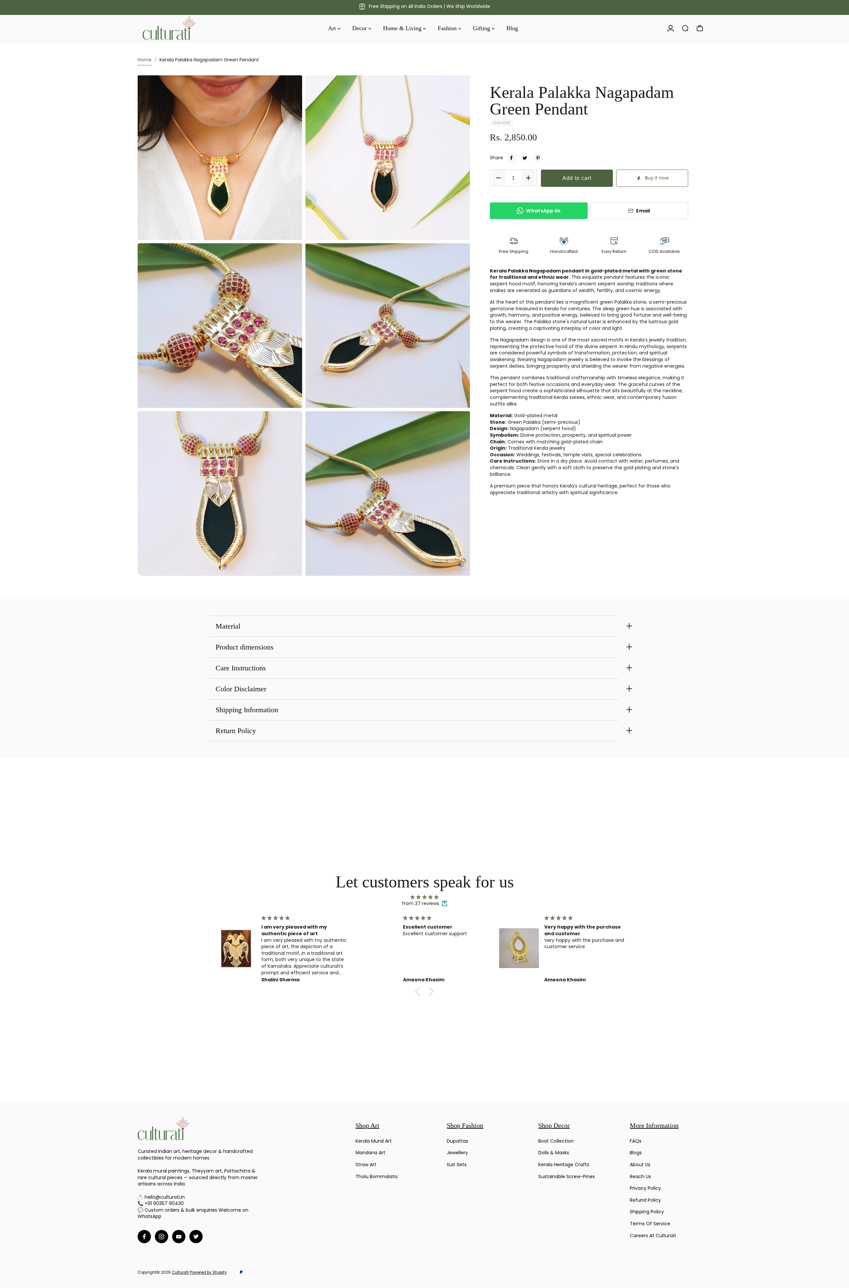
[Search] (685, 28)
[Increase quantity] (528, 178)
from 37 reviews (420, 903)
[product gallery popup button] (290, 232)
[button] (419, 991)
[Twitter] (525, 158)
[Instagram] (161, 1236)
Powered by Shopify (208, 1272)
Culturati (180, 1272)
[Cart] (699, 28)
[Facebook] (511, 158)
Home (145, 59)
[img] (424, 897)
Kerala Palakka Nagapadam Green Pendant (582, 100)
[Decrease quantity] (498, 178)
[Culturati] (184, 28)
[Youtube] (178, 1236)
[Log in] (670, 28)
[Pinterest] (538, 158)
